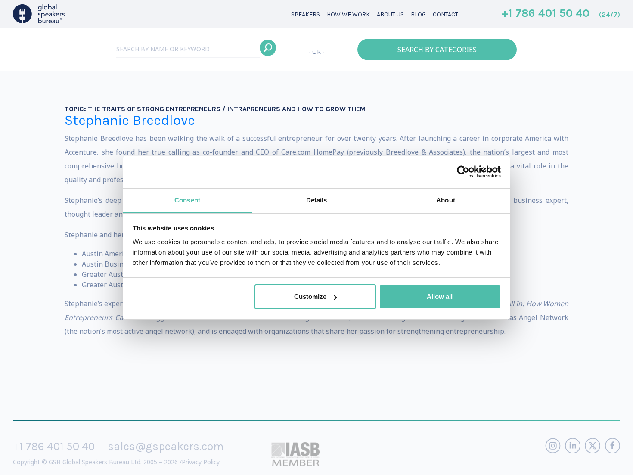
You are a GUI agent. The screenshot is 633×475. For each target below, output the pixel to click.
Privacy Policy (201, 462)
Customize (310, 296)
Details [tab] (316, 200)
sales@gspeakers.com (165, 446)
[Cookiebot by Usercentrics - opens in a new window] (463, 171)
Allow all (440, 296)
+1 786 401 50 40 (561, 14)
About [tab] (445, 200)
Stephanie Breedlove (130, 120)
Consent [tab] (187, 200)
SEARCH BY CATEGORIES (437, 49)
